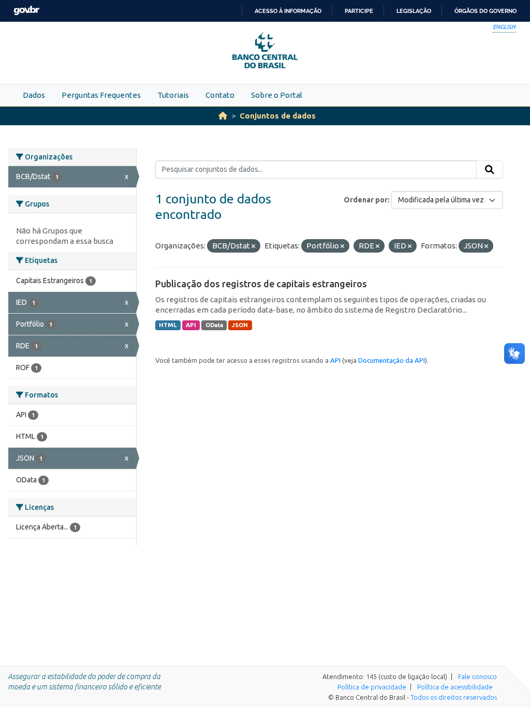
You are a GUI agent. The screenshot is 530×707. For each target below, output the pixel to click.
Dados (34, 95)
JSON (240, 325)
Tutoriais (173, 95)
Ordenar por (366, 200)
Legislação (413, 10)
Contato (219, 95)
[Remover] (253, 246)
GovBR (26, 11)
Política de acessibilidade (455, 686)
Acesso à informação (288, 10)
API (191, 325)
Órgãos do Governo (485, 10)
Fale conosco (477, 676)
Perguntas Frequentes (101, 95)
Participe (359, 10)
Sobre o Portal (276, 95)
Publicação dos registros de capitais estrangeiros (261, 283)
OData (214, 325)
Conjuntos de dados (278, 115)
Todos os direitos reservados (453, 697)
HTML (167, 325)
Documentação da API (391, 360)
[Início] (222, 115)
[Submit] (489, 169)
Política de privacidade (371, 686)
